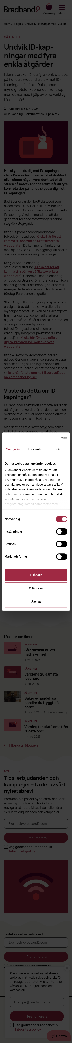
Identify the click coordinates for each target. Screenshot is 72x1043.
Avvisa (36, 601)
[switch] (61, 531)
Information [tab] (36, 449)
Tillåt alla (36, 575)
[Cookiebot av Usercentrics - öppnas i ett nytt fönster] (50, 438)
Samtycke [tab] (13, 449)
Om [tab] (58, 449)
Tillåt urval (36, 588)
